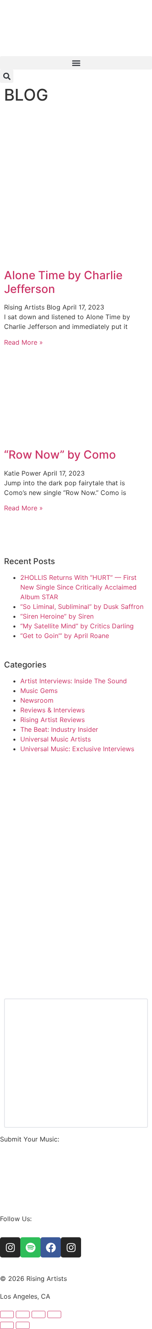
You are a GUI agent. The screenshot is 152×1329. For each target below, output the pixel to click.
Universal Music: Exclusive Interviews (77, 749)
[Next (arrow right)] (23, 1325)
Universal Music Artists (55, 739)
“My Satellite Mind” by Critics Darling (77, 626)
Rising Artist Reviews (52, 720)
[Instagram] (10, 1247)
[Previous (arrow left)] (7, 1325)
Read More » (23, 342)
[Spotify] (30, 1247)
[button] (76, 63)
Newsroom (37, 700)
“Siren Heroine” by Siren (57, 616)
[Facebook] (51, 1247)
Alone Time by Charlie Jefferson (63, 282)
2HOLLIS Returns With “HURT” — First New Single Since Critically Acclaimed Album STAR (78, 587)
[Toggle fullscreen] (23, 1314)
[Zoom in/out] (7, 1314)
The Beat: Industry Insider (59, 729)
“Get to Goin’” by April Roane (64, 636)
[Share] (38, 1314)
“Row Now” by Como (60, 454)
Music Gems (39, 691)
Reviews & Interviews (52, 710)
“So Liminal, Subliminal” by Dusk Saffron (81, 606)
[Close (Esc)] (54, 1314)
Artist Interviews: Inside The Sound (73, 681)
